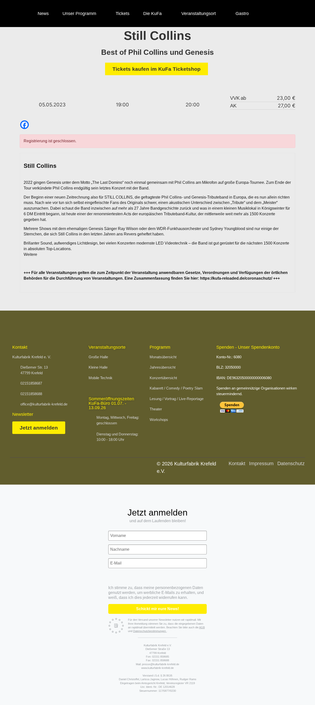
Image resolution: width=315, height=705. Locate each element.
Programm (160, 347)
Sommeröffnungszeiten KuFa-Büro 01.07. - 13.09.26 (111, 403)
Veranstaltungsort (198, 13)
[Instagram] (281, 13)
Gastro (242, 13)
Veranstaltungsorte (107, 347)
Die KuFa (152, 13)
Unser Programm (79, 13)
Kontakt (237, 463)
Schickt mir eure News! (157, 609)
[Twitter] (294, 13)
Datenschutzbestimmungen (150, 631)
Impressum (261, 463)
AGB (202, 627)
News (43, 13)
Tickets (122, 13)
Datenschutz (291, 463)
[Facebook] (267, 13)
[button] (299, 691)
